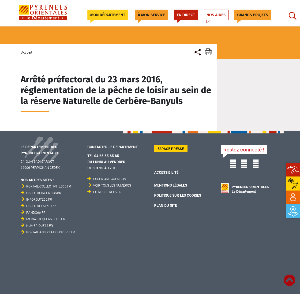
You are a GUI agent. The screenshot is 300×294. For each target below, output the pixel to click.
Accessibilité (166, 172)
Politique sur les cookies (177, 195)
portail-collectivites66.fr (48, 186)
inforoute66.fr (39, 199)
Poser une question (109, 179)
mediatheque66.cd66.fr (45, 219)
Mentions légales (170, 185)
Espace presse (171, 149)
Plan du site (165, 205)
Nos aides (216, 14)
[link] (293, 197)
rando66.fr (35, 212)
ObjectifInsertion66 (43, 193)
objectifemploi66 (41, 206)
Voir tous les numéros (112, 185)
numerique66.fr (39, 226)
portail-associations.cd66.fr (50, 232)
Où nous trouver (107, 192)
